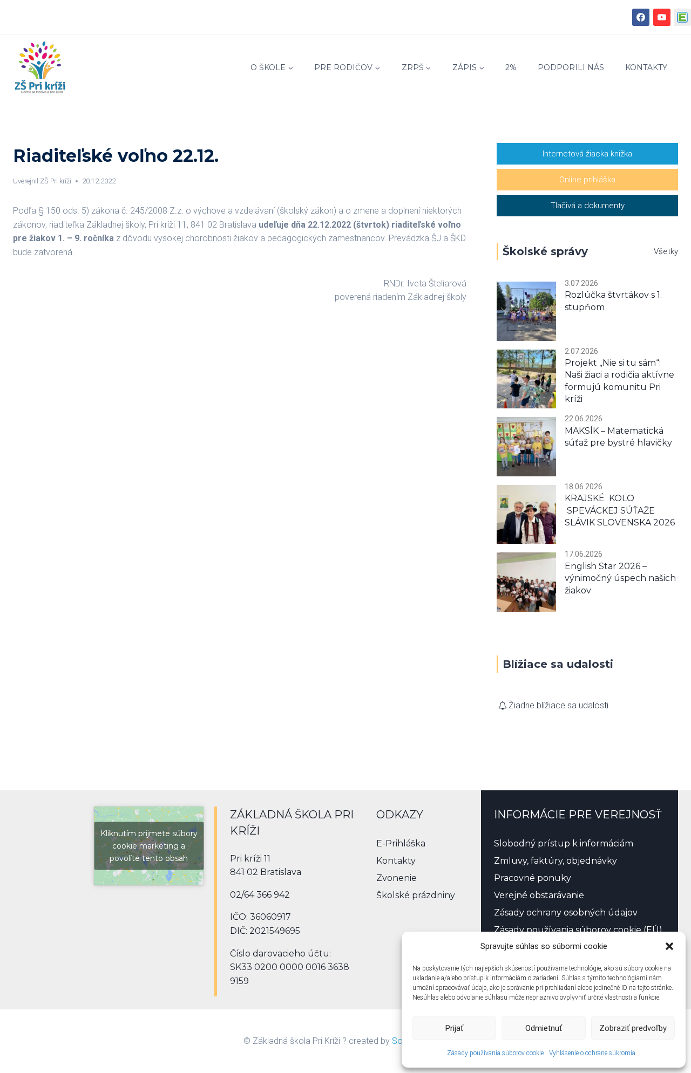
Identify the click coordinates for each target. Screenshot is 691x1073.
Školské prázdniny (415, 895)
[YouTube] (661, 17)
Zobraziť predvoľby (633, 1028)
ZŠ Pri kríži (55, 181)
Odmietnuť (543, 1028)
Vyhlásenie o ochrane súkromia (592, 1053)
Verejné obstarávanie (539, 895)
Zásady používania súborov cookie (495, 1053)
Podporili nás (571, 67)
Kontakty (646, 67)
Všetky (666, 251)
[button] (669, 946)
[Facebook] (640, 17)
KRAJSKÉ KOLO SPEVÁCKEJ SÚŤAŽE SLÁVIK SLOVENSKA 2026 (620, 510)
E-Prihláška (400, 843)
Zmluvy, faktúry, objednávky (555, 861)
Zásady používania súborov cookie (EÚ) (578, 930)
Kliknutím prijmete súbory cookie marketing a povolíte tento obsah (149, 845)
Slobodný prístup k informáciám (563, 843)
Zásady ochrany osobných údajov (566, 912)
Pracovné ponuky (532, 878)
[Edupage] (682, 17)
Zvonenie (396, 878)
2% (511, 67)
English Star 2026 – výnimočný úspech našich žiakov (620, 578)
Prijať (454, 1028)
